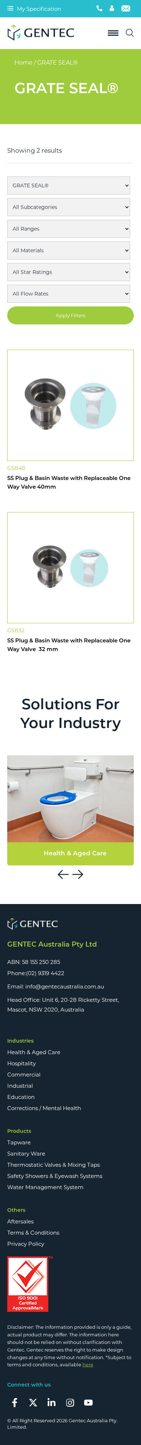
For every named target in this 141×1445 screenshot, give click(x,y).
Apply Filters (71, 315)
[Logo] (43, 33)
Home (23, 62)
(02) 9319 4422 (45, 973)
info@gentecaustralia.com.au (64, 986)
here (87, 1364)
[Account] (112, 8)
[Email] (125, 8)
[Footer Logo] (70, 924)
